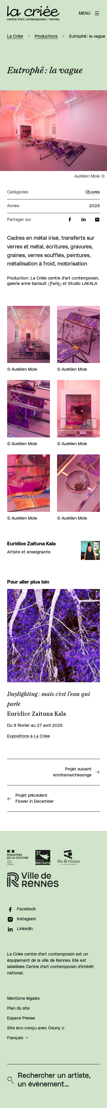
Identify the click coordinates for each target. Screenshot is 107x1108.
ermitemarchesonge (72, 772)
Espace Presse (21, 1018)
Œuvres (93, 192)
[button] (53, 130)
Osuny (54, 1028)
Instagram (26, 919)
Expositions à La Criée (28, 736)
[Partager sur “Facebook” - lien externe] (70, 219)
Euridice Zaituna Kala (31, 543)
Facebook (26, 909)
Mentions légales (23, 998)
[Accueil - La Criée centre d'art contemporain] (33, 13)
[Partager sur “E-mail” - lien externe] (97, 219)
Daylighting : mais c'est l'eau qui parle (48, 699)
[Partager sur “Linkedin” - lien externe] (83, 219)
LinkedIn (25, 929)
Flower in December (34, 798)
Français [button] (15, 1038)
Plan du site (18, 1008)
